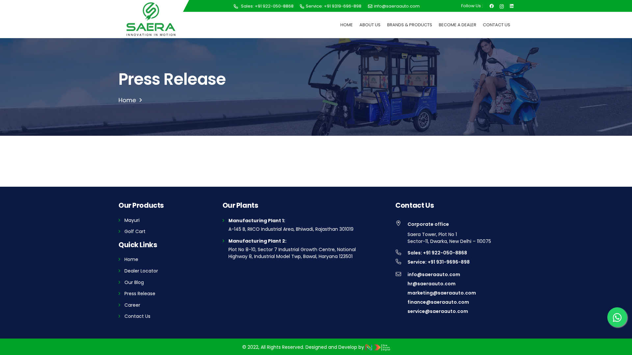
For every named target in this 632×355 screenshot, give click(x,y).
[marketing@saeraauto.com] (401, 292)
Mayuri (132, 220)
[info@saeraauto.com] (401, 274)
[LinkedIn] (512, 5)
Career (132, 305)
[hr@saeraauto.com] (401, 283)
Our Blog (134, 282)
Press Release (139, 293)
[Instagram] (502, 5)
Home (131, 259)
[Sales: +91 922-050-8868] (401, 252)
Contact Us (137, 316)
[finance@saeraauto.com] (401, 302)
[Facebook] (491, 5)
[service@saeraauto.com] (401, 311)
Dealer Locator (141, 271)
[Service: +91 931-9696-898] (401, 262)
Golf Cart (134, 231)
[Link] (150, 19)
